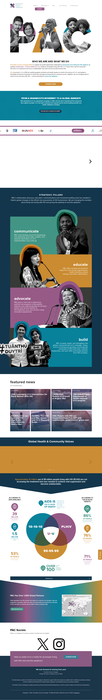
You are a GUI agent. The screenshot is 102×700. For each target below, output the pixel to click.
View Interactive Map (17, 609)
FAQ (53, 5)
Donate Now (51, 84)
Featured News (15, 390)
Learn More (28, 164)
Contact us (76, 692)
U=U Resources (74, 5)
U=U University (63, 5)
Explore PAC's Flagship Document (50, 111)
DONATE (39, 9)
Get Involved (44, 5)
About (34, 5)
